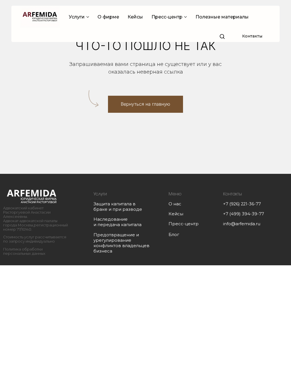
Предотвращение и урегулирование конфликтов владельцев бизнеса (121, 243)
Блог (174, 234)
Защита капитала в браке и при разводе (117, 206)
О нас (175, 203)
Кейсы (135, 17)
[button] (222, 36)
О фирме (108, 17)
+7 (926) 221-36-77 (242, 203)
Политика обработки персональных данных (24, 251)
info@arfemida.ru (241, 223)
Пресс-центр (166, 17)
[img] (31, 196)
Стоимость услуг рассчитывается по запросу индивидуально (34, 239)
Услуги (77, 17)
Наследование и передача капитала (117, 222)
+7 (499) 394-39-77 (243, 213)
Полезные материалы (222, 17)
